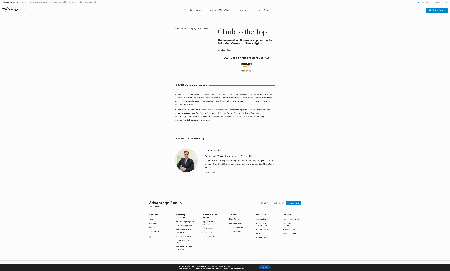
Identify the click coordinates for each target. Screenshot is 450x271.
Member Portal (262, 238)
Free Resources (262, 230)
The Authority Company (10, 2)
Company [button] (426, 2)
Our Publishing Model (184, 226)
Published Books (235, 223)
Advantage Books (75, 2)
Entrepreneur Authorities (58, 2)
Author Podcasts (236, 227)
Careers (152, 227)
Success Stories (235, 231)
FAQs (258, 234)
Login (445, 2)
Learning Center (262, 10)
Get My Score (293, 203)
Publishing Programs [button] (193, 10)
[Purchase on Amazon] (246, 64)
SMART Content (208, 236)
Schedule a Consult (436, 10)
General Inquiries (289, 230)
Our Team (153, 223)
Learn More (210, 172)
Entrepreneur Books (40, 2)
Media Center (154, 231)
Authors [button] (244, 10)
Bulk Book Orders (289, 234)
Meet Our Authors (236, 219)
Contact (437, 2)
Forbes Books (26, 2)
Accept (264, 267)
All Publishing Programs (185, 222)
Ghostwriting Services (184, 236)
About (151, 219)
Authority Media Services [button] (221, 10)
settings (241, 268)
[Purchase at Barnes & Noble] (246, 70)
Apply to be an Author (291, 219)
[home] (14, 9)
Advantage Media (90, 2)
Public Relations (208, 228)
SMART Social (207, 232)
